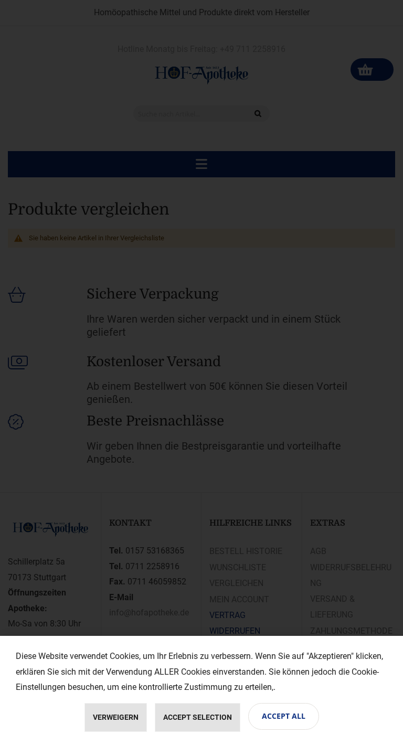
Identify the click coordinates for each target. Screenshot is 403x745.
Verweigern (116, 717)
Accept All (283, 716)
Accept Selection (197, 717)
